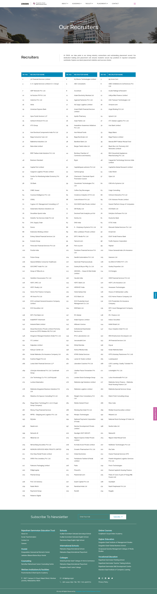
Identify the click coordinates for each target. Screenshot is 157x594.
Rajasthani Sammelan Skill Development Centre (114, 566)
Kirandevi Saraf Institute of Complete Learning (114, 570)
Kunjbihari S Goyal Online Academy (110, 534)
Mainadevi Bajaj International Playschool (73, 552)
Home (72, 21)
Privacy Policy (103, 582)
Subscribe (117, 517)
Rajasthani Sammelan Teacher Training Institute (114, 563)
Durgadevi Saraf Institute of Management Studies (115, 542)
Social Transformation (28, 537)
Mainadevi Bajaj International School (72, 549)
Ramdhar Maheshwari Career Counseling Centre (37, 564)
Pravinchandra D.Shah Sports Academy (34, 573)
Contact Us (25, 540)
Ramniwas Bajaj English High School (72, 540)
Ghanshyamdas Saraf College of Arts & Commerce (77, 561)
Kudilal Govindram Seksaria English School (74, 537)
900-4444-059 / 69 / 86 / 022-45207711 (76, 582)
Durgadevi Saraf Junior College (70, 567)
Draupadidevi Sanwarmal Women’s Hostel (35, 552)
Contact (115, 3)
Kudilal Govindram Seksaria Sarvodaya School (75, 534)
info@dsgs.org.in (68, 578)
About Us (24, 534)
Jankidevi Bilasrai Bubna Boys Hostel (33, 555)
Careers (24, 543)
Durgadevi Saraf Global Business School (112, 545)
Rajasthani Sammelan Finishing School (111, 560)
